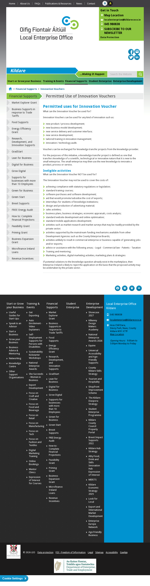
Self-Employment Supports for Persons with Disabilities (35, 340)
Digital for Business (22, 164)
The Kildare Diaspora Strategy (94, 400)
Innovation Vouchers (52, 89)
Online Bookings (34, 463)
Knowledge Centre (15, 365)
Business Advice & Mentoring (14, 350)
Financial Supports (76, 81)
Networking (15, 358)
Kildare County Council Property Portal (93, 426)
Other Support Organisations (16, 374)
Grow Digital (19, 170)
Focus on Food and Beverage (34, 407)
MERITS (93, 479)
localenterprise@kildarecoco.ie (122, 20)
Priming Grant (19, 232)
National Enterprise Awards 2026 (95, 337)
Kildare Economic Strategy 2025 (94, 489)
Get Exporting (34, 314)
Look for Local (93, 500)
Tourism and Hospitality (95, 380)
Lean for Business (21, 157)
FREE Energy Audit (22, 209)
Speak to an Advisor (15, 325)
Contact (91, 3)
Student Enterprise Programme (95, 412)
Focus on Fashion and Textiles (35, 442)
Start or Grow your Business (24, 81)
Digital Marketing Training (34, 453)
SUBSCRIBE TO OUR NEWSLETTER (117, 31)
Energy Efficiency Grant (21, 130)
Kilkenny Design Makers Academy (93, 325)
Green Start (18, 197)
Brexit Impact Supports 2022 (96, 440)
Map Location (117, 334)
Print (117, 288)
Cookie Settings (12, 578)
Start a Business (13, 333)
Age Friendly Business (95, 534)
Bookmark (132, 288)
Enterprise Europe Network (94, 523)
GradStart (17, 151)
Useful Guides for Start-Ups (14, 315)
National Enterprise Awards (34, 365)
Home (12, 3)
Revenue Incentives (22, 258)
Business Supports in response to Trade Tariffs (23, 112)
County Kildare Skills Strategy (95, 370)
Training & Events (53, 81)
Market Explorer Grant (24, 102)
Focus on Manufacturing (36, 424)
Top (139, 288)
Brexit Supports (20, 203)
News (79, 3)
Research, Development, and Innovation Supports (23, 142)
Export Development (36, 386)
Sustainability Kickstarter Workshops (36, 354)
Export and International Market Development (96, 511)
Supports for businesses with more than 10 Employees (23, 180)
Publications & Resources (58, 3)
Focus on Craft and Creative (34, 396)
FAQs (37, 3)
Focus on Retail (33, 417)
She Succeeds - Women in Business (36, 377)
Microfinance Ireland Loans (23, 250)
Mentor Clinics (33, 471)
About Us (25, 3)
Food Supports (20, 122)
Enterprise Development (127, 81)
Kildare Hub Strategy (95, 450)
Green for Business (22, 190)
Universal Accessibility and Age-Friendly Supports (95, 356)
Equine (92, 345)
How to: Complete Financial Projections (23, 218)
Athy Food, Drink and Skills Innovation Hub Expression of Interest (94, 465)
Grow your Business (14, 341)
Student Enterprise (100, 81)
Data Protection (109, 37)
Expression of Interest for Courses (35, 480)
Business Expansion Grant (23, 240)
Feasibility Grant (21, 226)
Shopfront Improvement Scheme (96, 389)
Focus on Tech (33, 433)
